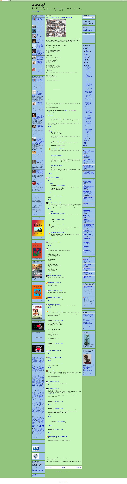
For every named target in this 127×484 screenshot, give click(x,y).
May (86, 62)
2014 (85, 47)
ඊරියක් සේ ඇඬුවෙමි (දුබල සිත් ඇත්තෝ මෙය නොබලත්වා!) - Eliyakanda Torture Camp (39, 172)
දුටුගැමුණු (41, 397)
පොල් (33, 407)
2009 (85, 145)
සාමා (43, 430)
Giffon (40, 359)
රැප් (39, 417)
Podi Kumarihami (52, 370)
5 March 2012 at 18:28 (55, 304)
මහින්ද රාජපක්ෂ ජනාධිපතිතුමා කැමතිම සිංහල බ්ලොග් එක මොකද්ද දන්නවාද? (89, 326)
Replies (51, 128)
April (86, 63)
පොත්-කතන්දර (35, 405)
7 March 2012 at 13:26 (61, 421)
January (86, 140)
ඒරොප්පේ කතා (41, 377)
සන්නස (36, 428)
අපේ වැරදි (37, 371)
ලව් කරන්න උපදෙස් (39, 418)
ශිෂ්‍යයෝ (33, 425)
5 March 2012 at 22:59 (57, 357)
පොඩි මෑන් (50, 290)
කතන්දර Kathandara (52, 436)
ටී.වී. (42, 392)
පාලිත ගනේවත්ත (37, 401)
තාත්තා (41, 394)
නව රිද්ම (38, 399)
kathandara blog (34, 361)
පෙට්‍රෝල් (33, 404)
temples (42, 369)
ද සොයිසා (35, 397)
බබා (39, 407)
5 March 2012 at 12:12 (54, 248)
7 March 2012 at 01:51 (58, 401)
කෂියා (37, 384)
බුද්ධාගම (33, 409)
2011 (85, 142)
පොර (42, 405)
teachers (38, 369)
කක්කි (38, 379)
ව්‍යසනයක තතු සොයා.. (88, 231)
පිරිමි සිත (40, 402)
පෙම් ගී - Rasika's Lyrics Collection (88, 287)
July (86, 59)
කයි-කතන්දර (37, 383)
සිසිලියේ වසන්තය (87, 216)
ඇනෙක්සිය (33, 374)
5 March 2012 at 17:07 (59, 224)
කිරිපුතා (49, 242)
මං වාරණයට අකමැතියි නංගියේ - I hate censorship (39, 31)
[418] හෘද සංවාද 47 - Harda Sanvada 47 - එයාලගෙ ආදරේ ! (89, 173)
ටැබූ (33, 392)
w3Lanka (33, 371)
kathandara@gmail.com (37, 11)
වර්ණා (49, 304)
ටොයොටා (34, 393)
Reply (49, 126)
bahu (36, 357)
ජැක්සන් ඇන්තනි (40, 389)
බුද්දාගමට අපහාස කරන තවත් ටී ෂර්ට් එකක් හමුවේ (88, 320)
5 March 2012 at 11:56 (56, 130)
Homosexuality (34, 360)
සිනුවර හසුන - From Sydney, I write (87, 297)
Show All (93, 176)
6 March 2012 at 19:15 (54, 388)
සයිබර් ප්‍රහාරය (37, 430)
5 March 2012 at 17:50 (57, 165)
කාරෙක (33, 385)
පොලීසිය (41, 406)
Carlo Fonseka (38, 358)
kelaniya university (41, 361)
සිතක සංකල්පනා (87, 250)
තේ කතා (85, 239)
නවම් (52, 155)
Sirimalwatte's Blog (87, 191)
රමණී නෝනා (37, 416)
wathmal (50, 282)
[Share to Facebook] (74, 110)
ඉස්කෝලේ (36, 375)
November (87, 53)
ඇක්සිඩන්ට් (40, 373)
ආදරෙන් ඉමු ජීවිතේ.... (87, 156)
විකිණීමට (38, 420)
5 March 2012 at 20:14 (58, 343)
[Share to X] (73, 110)
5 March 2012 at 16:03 (61, 141)
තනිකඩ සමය (36, 394)
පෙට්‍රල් (42, 403)
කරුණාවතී (33, 384)
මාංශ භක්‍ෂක (34, 414)
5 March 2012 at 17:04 (57, 297)
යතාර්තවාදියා (86, 246)
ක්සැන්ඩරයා (53, 213)
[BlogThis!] (72, 110)
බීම (42, 408)
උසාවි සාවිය (38, 376)
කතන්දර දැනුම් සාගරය (36, 380)
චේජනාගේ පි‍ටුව (87, 150)
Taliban (34, 369)
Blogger (65, 481)
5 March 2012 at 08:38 (54, 177)
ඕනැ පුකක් (38, 378)
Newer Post (48, 467)
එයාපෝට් (35, 377)
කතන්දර (38, 4)
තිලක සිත (86, 219)
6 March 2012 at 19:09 (54, 381)
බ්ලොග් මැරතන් (39, 409)
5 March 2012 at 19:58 (58, 320)
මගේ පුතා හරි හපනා (38, 411)
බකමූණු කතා (86, 242)
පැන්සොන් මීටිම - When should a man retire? (88, 103)
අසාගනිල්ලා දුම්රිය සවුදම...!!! (89, 273)
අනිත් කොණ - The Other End (88, 160)
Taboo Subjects (35, 368)
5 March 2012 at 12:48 (56, 282)
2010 (85, 143)
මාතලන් (50, 202)
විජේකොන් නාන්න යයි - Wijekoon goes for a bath (88, 72)
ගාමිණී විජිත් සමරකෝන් (35, 387)
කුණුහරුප (33, 386)
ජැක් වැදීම (34, 389)
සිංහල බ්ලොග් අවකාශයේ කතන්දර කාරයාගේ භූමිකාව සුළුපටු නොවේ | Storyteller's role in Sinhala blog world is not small (89, 316)
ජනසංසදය (86, 203)
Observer (53, 148)
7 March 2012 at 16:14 (62, 436)
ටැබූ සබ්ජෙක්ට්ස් (37, 392)
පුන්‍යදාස (34, 403)
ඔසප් (34, 378)
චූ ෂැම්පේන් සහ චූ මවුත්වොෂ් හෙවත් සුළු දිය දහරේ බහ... (88, 84)
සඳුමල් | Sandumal (87, 264)
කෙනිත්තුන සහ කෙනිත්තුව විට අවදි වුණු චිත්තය (89, 225)
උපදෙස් (33, 376)
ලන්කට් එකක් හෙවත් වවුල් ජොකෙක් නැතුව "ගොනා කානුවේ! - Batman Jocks (88, 367)
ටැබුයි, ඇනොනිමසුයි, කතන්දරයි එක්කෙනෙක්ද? (87, 323)
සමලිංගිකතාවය (36, 429)
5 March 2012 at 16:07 (61, 185)
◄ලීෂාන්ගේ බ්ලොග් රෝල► (87, 277)
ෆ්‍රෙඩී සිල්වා (36, 437)
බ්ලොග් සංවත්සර (35, 410)
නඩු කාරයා (38, 398)
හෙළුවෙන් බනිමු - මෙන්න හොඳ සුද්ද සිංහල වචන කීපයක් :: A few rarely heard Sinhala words (39, 127)
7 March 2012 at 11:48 (58, 408)
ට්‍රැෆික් (38, 393)
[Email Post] (70, 110)
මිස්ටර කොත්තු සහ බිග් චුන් (88, 235)
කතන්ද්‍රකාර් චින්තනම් (40, 382)
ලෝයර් (33, 419)
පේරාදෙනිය (39, 404)
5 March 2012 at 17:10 (59, 148)
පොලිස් (37, 406)
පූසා (49, 177)
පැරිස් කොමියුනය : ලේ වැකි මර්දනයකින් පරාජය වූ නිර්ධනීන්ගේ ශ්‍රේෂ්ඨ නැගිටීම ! (89, 193)
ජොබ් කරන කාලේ (40, 391)
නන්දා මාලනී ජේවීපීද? (87, 182)
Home (63, 467)
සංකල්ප (49, 350)
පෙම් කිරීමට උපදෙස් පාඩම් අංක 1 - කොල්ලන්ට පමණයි (40, 152)
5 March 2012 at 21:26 (56, 350)
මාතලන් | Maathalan (87, 181)
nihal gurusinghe (52, 118)
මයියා (85, 185)
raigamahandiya (87, 210)
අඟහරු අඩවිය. (86, 230)
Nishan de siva (51, 311)
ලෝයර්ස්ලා (38, 419)
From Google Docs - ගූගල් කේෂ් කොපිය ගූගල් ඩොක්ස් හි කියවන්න (88, 373)
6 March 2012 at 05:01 (58, 364)
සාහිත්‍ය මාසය (41, 431)
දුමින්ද (33, 398)
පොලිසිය (33, 406)
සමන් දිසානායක (41, 428)
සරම (40, 430)
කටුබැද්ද (41, 379)
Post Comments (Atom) (66, 471)
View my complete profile (87, 30)
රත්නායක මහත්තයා (40, 415)
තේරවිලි (35, 396)
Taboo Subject (42, 367)
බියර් (40, 408)
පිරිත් (36, 402)
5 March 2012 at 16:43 (59, 219)
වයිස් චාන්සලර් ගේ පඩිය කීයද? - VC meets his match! (88, 111)
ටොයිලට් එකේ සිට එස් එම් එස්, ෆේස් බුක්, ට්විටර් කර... (88, 114)
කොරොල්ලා (38, 386)
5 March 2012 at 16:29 (60, 213)
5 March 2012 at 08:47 (56, 202)
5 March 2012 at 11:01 (56, 242)
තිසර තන (39, 395)
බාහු (42, 407)
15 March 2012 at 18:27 (60, 232)
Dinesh (49, 275)
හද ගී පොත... (86, 272)
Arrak (33, 357)
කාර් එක (40, 385)
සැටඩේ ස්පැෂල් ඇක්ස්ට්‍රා (37, 432)
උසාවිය (43, 376)
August (86, 57)
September (87, 56)
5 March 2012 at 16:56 (57, 290)
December (87, 51)
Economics (34, 359)
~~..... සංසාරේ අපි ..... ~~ (88, 171)
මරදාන (39, 412)
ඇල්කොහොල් (39, 374)
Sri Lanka (37, 367)
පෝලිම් (36, 407)
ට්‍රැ (51, 130)
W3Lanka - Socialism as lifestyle (88, 198)
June (86, 60)
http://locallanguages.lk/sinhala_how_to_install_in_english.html (38, 470)
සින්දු (43, 432)
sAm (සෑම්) (50, 357)
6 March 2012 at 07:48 (60, 370)
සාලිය (37, 431)
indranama (40, 360)
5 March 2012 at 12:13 (56, 275)
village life (40, 370)
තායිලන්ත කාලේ (34, 395)
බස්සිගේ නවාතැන (87, 165)
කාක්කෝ (41, 384)
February (87, 138)
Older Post (78, 467)
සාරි (33, 431)
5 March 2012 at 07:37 (60, 118)
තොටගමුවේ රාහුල (41, 396)
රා (36, 417)
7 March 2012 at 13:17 (58, 429)
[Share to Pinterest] (75, 110)
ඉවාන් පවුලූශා (86, 215)
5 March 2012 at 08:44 (58, 196)
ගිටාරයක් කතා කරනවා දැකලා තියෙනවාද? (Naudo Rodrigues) (89, 187)
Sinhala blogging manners (36, 365)
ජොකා (33, 390)
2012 (85, 50)
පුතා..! (85, 278)
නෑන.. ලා (85, 247)
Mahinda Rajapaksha (37, 362)
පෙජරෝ (38, 403)
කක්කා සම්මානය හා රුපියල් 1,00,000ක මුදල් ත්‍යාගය (88, 371)
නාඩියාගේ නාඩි (87, 238)
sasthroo (33, 364)
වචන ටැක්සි (86, 259)
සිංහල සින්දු (51, 111)
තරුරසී (85, 155)
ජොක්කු (38, 390)
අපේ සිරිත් (42, 371)
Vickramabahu (34, 370)
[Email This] (71, 110)
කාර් (37, 385)
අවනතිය (85, 269)
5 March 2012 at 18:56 (59, 311)
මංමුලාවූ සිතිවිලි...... (87, 268)
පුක (43, 402)
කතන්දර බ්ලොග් (35, 381)
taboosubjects (41, 368)
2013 (85, 48)
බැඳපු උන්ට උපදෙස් (35, 408)
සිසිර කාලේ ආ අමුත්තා (87, 243)
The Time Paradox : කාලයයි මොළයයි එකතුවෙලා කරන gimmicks (88, 167)
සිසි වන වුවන (36, 433)
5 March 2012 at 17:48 (57, 155)
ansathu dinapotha (87, 234)
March (86, 65)
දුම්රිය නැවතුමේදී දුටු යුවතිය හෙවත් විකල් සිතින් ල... (88, 122)
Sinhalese (37, 366)
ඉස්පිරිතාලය (41, 375)
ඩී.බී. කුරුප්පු (42, 393)
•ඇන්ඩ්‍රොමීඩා (86, 265)
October (86, 54)
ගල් (42, 386)
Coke (42, 358)
